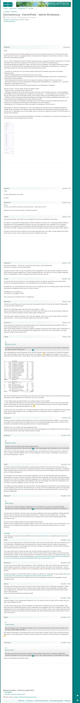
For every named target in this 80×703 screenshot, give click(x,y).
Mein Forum (13, 8)
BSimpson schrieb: (10, 344)
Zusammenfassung (9, 21)
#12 (69, 496)
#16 (69, 598)
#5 (69, 279)
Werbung (67, 700)
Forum (6, 8)
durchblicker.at (45, 536)
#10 (69, 435)
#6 (69, 301)
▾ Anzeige (7, 533)
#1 (69, 188)
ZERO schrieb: (9, 503)
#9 (69, 418)
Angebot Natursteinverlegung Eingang (25, 697)
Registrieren (22, 8)
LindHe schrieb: (9, 624)
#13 (69, 540)
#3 (69, 216)
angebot (7, 19)
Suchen (31, 8)
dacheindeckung (15, 19)
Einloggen (8, 692)
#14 (69, 563)
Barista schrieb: (9, 650)
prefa (27, 19)
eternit (22, 19)
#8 (69, 337)
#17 (69, 617)
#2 (69, 202)
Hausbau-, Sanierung (10, 11)
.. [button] (33, 350)
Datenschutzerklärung (41, 700)
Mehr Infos (21, 694)
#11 (69, 464)
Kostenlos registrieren (10, 694)
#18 (69, 642)
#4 (69, 263)
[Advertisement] (37, 34)
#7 (69, 322)
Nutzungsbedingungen (56, 700)
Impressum (29, 700)
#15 (69, 584)
